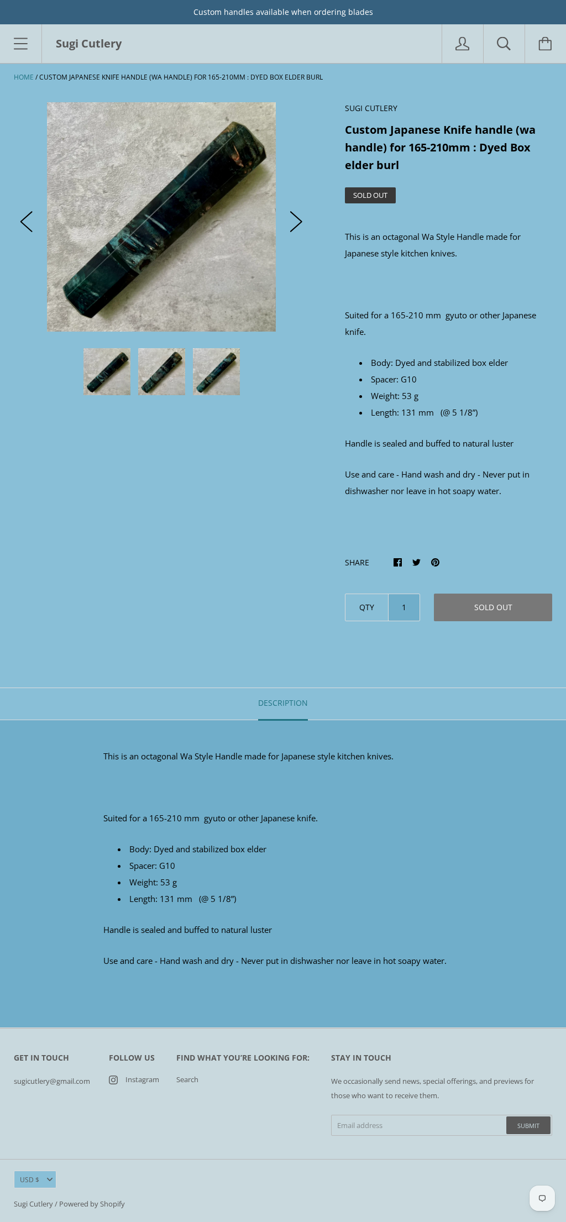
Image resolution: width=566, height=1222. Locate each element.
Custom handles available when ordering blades (283, 12)
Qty (366, 607)
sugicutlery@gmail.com (52, 1081)
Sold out (493, 607)
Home (24, 77)
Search (187, 1079)
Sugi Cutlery (33, 1204)
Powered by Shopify (92, 1204)
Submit (528, 1125)
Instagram (142, 1079)
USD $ (29, 1179)
